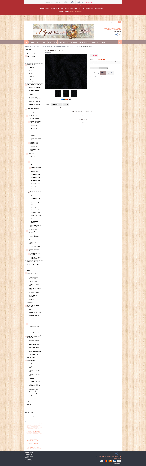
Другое (30, 321)
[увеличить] (98, 72)
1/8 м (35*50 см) (94, 68)
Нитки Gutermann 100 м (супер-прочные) (34, 390)
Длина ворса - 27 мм (35, 207)
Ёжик (32, 218)
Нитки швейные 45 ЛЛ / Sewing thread (34, 394)
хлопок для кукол (33, 447)
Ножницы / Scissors (33, 281)
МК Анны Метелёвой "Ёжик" (35, 87)
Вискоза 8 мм (34, 131)
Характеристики (56, 104)
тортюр (36, 444)
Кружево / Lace (32, 323)
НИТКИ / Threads (31, 360)
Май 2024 (31, 73)
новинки (37, 438)
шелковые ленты (38, 448)
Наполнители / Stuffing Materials (33, 265)
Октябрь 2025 (31, 67)
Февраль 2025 (32, 79)
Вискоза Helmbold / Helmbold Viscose (34, 143)
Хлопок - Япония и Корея (34, 344)
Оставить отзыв (47, 52)
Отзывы (75, 42)
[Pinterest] (68, 99)
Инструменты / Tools (32, 273)
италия (39, 428)
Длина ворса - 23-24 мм (75, 46)
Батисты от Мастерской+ (76, 11)
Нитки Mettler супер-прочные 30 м (35, 375)
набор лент (33, 437)
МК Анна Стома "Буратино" (34, 101)
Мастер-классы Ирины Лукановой (35, 254)
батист (40, 424)
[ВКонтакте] (62, 99)
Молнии (30, 309)
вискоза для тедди (29, 427)
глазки (34, 427)
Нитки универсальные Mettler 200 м (35, 366)
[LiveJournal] (64, 99)
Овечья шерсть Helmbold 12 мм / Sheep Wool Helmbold (35, 226)
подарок (39, 440)
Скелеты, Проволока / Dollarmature (33, 296)
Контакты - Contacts (83, 42)
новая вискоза (33, 438)
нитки (29, 438)
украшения (39, 444)
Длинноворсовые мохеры (35, 222)
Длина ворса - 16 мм (35, 180)
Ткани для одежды (29, 456)
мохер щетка (28, 437)
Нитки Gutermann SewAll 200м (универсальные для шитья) (34, 385)
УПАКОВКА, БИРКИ (31, 357)
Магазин (27, 46)
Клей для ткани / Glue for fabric (34, 285)
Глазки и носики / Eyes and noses (33, 269)
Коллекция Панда (34, 159)
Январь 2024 (31, 76)
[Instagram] (119, 34)
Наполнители (28, 459)
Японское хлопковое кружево (34, 327)
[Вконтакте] (117, 34)
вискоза (32, 425)
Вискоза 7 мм (34, 128)
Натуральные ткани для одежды (34, 341)
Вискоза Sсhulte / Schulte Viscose (35, 150)
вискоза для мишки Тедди (36, 426)
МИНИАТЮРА (30, 302)
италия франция (34, 429)
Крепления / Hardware (32, 261)
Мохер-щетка (34, 164)
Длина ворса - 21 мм (35, 209)
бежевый (28, 425)
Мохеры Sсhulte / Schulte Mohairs (61, 46)
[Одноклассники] (66, 99)
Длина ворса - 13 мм (35, 183)
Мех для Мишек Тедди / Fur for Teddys (38, 46)
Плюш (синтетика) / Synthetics (33, 243)
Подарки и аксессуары (32, 56)
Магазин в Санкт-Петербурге (50, 21)
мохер (41, 433)
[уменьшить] (98, 73)
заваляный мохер (38, 427)
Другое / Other (32, 299)
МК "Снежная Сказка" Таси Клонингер (34, 91)
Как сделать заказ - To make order (98, 42)
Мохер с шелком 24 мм (36, 215)
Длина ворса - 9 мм (35, 188)
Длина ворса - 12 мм (35, 186)
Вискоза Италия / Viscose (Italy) (35, 139)
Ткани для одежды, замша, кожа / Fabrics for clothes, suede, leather (34, 336)
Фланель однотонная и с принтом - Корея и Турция (34, 348)
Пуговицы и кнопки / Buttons (35, 315)
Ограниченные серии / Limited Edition (36, 168)
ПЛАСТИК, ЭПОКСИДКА (32, 398)
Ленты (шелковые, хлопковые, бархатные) (34, 331)
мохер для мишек (37, 434)
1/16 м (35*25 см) (104, 68)
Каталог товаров (34, 42)
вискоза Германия (37, 425)
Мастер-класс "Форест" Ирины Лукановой (36, 258)
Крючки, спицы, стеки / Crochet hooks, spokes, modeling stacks (34, 277)
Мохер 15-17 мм (34, 171)
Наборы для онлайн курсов (34, 84)
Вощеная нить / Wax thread (34, 381)
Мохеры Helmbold (34, 162)
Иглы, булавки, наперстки (34, 292)
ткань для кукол (34, 443)
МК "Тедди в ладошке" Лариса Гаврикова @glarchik (35, 98)
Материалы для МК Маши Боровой (34, 105)
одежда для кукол (32, 440)
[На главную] (26, 42)
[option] (58, 93)
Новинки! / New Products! (33, 62)
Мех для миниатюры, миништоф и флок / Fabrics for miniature (34, 231)
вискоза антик (29, 426)
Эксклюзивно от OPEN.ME (34, 59)
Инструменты (28, 457)
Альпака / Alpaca (32, 112)
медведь (37, 433)
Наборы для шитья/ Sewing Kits (34, 250)
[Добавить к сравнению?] (108, 73)
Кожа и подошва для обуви (35, 351)
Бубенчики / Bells (32, 318)
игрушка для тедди (34, 428)
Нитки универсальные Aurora (35, 363)
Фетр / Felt (31, 239)
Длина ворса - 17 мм (35, 212)
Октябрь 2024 (31, 81)
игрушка (29, 428)
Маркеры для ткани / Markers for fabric (35, 289)
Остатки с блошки (31, 64)
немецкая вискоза (38, 437)
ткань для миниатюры (30, 444)
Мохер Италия (33, 156)
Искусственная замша (33, 354)
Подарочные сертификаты (33, 401)
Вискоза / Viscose (33, 115)
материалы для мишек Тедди (31, 433)
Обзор (47, 104)
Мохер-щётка (34, 195)
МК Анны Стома (31, 53)
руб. (97, 1)
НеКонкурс (31, 94)
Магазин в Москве (37, 21)
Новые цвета (34, 146)
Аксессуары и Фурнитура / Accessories (33, 306)
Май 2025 (31, 70)
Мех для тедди (28, 454)
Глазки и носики (28, 460)
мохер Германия (30, 434)
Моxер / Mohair (50, 46)
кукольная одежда (34, 431)
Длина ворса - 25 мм (35, 174)
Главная (28, 21)
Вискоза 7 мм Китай (34, 118)
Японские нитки (32, 378)
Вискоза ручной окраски (34, 134)
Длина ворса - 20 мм (35, 177)
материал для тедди (29, 432)
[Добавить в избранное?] (112, 73)
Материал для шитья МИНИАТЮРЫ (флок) (34, 236)
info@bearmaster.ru (117, 458)
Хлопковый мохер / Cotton (34, 246)
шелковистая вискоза (31, 448)
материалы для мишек (37, 432)
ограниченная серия (33, 439)
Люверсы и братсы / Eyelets (35, 312)
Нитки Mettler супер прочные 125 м (35, 371)
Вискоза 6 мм (34, 125)
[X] (70, 99)
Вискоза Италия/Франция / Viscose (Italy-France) (35, 122)
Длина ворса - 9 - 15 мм (35, 199)
